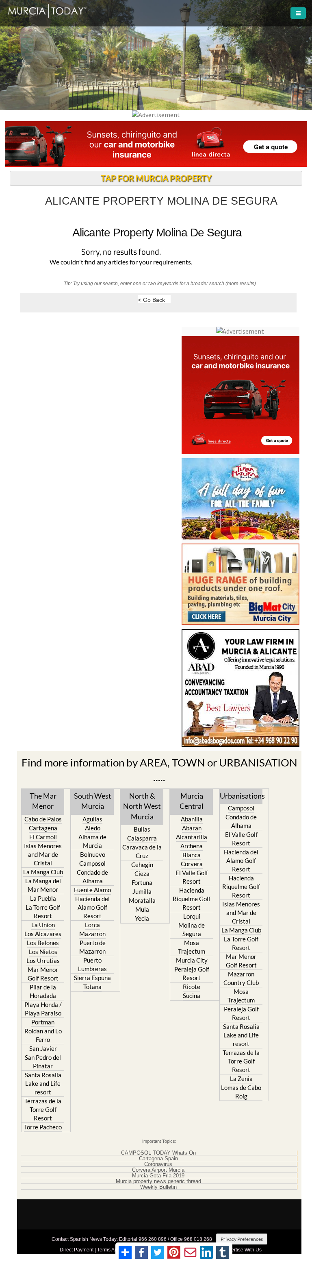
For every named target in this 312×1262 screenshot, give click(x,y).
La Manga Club (43, 872)
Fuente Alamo (92, 889)
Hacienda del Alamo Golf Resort (92, 907)
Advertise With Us (242, 1250)
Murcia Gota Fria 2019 (158, 1175)
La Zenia (241, 1078)
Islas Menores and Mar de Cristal (43, 854)
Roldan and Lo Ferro (43, 1035)
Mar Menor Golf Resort (43, 974)
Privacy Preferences (242, 1239)
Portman (42, 1022)
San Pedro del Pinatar (43, 1062)
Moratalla (142, 900)
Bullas (142, 829)
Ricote (191, 986)
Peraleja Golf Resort (191, 973)
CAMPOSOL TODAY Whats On (158, 1153)
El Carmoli (43, 837)
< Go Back (151, 300)
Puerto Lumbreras (92, 964)
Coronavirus (158, 1164)
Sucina (191, 995)
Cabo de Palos (43, 819)
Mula (142, 909)
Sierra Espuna (92, 977)
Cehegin (142, 864)
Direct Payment (76, 1250)
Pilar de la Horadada (43, 991)
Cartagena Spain (158, 1158)
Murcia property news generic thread (158, 1181)
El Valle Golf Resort (192, 877)
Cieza (142, 873)
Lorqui (191, 916)
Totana (92, 986)
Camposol (92, 863)
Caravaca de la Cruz (142, 851)
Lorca (92, 924)
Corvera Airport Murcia (158, 1170)
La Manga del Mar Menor (43, 885)
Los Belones (43, 942)
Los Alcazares (42, 933)
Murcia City (192, 960)
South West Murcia (92, 800)
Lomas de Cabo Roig (241, 1092)
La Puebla (43, 898)
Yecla (142, 918)
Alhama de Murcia (92, 841)
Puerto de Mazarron (92, 947)
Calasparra (142, 838)
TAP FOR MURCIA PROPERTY (156, 178)
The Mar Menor (43, 800)
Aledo (92, 828)
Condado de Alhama (92, 876)
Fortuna (142, 882)
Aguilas (92, 819)
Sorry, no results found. (121, 252)
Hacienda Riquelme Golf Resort (191, 898)
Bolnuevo (92, 854)
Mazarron (92, 933)
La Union (43, 924)
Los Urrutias (43, 960)
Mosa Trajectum (191, 947)
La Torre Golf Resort (43, 911)
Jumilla (142, 891)
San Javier (43, 1048)
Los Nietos (43, 951)
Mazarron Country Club (241, 978)
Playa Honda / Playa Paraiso (43, 1009)
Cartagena (43, 828)
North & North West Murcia (142, 806)
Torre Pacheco (43, 1127)
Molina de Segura (191, 929)
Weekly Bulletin (158, 1187)
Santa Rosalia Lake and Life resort (43, 1083)
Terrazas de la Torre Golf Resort (42, 1109)
